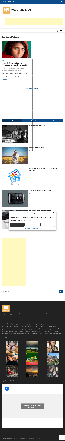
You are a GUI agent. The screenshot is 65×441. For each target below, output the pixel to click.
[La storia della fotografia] (15, 147)
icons (4, 70)
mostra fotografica (10, 70)
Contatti (28, 434)
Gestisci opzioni (47, 225)
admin (4, 68)
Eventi (3, 60)
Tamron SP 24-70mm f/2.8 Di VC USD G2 (41, 190)
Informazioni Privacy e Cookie (48, 434)
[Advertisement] (34, 21)
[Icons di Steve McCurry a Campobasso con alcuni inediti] (16, 49)
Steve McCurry (18, 70)
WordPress (24, 438)
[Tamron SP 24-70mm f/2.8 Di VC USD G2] (15, 190)
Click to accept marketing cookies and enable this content (32, 104)
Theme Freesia (19, 438)
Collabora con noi (36, 434)
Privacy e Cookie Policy (36, 228)
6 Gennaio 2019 (37, 193)
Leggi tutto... (7, 79)
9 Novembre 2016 (38, 150)
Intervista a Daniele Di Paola (37, 125)
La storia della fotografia (36, 147)
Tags (53, 120)
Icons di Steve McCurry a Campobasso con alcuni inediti (14, 64)
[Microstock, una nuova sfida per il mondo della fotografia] (15, 168)
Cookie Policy (27, 228)
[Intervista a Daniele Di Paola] (15, 125)
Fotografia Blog (21, 9)
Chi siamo (22, 434)
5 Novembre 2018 (38, 172)
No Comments (21, 68)
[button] (54, 213)
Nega (32, 225)
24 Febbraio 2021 (38, 127)
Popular (12, 120)
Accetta (17, 225)
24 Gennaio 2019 (11, 68)
